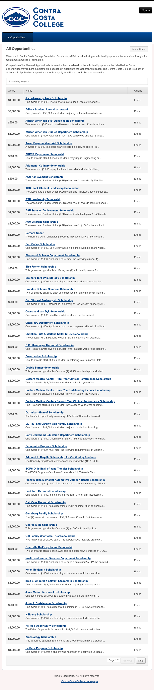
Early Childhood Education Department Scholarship (57, 435)
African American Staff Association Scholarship (55, 120)
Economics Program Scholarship (46, 446)
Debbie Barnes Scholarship (42, 367)
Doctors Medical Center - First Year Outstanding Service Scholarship (67, 390)
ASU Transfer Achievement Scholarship (49, 210)
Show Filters (139, 49)
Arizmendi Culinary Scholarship (45, 165)
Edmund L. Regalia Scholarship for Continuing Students (60, 457)
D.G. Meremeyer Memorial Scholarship (49, 345)
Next (140, 660)
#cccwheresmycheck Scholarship (46, 98)
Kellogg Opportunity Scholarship (46, 625)
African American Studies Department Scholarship (56, 132)
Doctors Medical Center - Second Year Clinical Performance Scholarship (70, 401)
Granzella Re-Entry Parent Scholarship (49, 547)
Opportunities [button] (17, 37)
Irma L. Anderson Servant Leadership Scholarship (56, 581)
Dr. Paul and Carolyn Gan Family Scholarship (53, 423)
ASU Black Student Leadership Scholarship (52, 188)
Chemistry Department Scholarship (47, 322)
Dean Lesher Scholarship (41, 356)
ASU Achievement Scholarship (44, 177)
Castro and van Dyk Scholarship (45, 311)
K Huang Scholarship (38, 614)
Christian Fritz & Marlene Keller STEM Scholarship (56, 334)
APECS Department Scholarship (45, 154)
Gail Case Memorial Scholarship (45, 502)
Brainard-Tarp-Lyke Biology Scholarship (50, 278)
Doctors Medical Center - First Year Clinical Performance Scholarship (68, 379)
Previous (127, 660)
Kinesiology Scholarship (40, 637)
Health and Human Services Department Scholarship (58, 558)
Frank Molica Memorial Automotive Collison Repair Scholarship (65, 480)
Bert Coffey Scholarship (40, 244)
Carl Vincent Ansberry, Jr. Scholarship (49, 300)
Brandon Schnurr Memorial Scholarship (50, 289)
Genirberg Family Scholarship (44, 513)
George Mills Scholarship (41, 524)
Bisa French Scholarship (40, 266)
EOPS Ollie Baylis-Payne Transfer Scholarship (54, 468)
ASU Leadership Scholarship (43, 199)
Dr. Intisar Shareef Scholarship (44, 412)
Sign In (146, 10)
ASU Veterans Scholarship (41, 221)
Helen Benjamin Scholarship (43, 569)
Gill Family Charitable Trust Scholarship (50, 536)
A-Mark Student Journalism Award (46, 109)
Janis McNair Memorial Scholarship (47, 592)
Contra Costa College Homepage (79, 681)
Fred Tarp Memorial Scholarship (45, 491)
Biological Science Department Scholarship (52, 255)
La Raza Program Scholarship (44, 648)
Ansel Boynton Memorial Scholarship (48, 143)
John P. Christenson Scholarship (46, 603)
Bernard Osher (34, 233)
